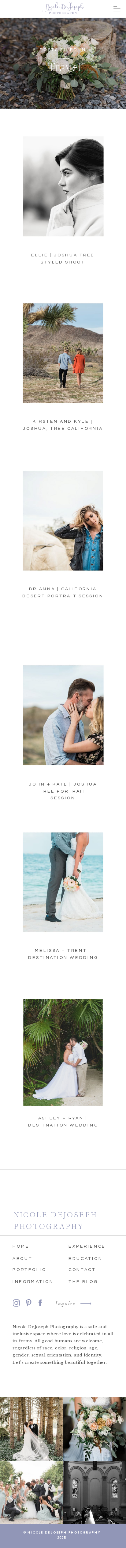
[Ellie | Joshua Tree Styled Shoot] (63, 188)
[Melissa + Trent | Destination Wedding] (63, 885)
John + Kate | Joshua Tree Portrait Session (63, 791)
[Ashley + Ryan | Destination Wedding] (63, 1052)
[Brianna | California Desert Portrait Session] (63, 523)
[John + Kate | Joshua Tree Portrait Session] (63, 717)
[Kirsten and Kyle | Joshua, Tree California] (63, 355)
